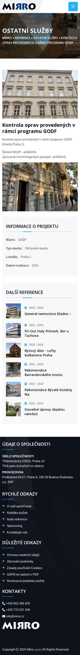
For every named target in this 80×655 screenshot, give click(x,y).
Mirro (7, 38)
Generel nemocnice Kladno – (48, 313)
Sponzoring (14, 525)
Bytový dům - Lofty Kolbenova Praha (40, 352)
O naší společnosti (19, 506)
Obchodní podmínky (20, 561)
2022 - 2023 (35, 383)
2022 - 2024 (35, 364)
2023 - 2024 (35, 307)
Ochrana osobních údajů (23, 555)
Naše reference (17, 519)
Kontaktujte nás (17, 532)
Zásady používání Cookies (24, 568)
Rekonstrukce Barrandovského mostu (44, 372)
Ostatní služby (45, 38)
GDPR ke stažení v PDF (23, 574)
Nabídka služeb (17, 512)
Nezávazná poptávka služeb (25, 580)
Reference (22, 38)
